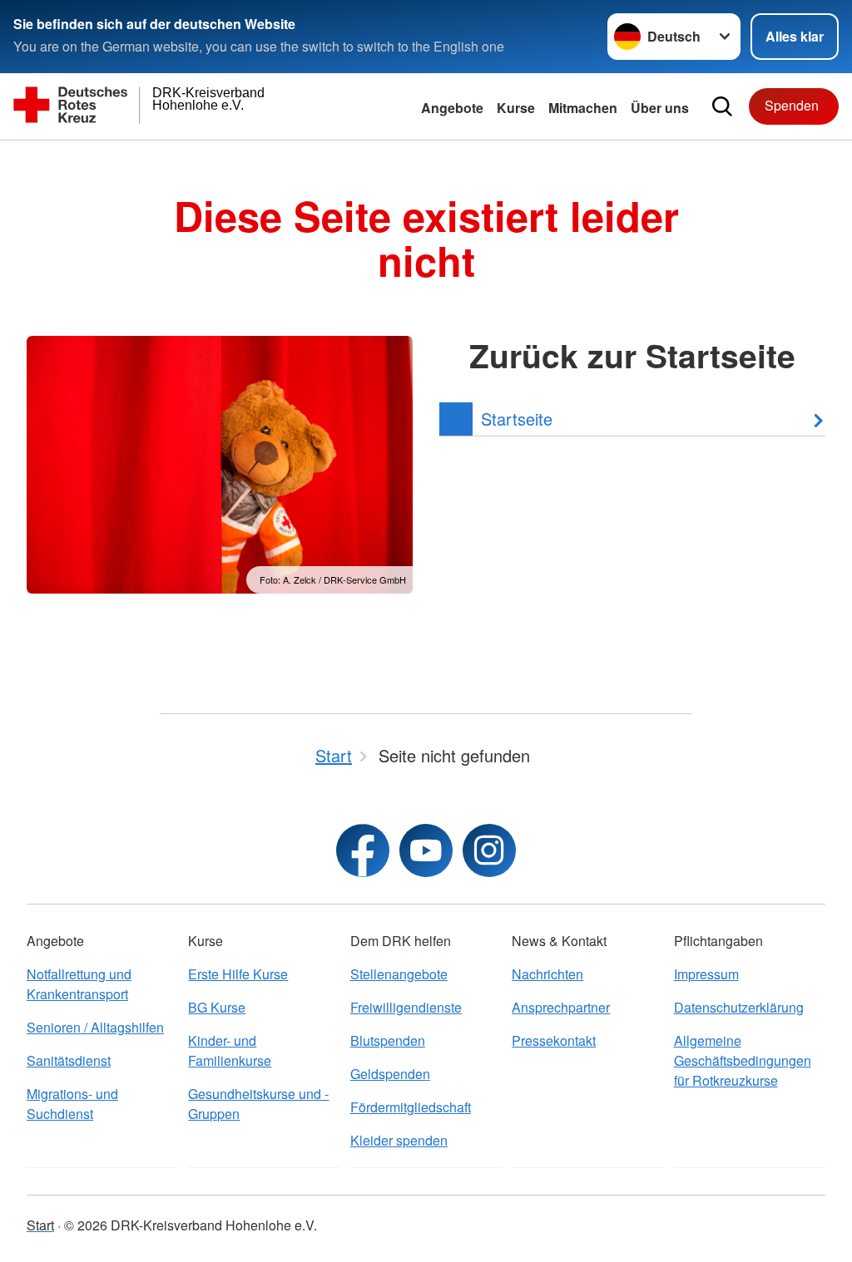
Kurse (516, 107)
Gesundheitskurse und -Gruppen (258, 1103)
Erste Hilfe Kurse (238, 973)
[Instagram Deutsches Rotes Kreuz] (489, 850)
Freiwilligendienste (406, 1007)
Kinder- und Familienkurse (229, 1050)
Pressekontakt (554, 1040)
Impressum (706, 973)
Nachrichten (547, 973)
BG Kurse (216, 1007)
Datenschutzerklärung (739, 1007)
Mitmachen (582, 107)
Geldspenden (390, 1073)
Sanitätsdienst (69, 1060)
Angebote (452, 107)
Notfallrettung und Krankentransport (79, 983)
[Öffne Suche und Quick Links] (722, 106)
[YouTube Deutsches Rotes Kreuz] (426, 850)
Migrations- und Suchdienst (72, 1103)
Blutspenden (387, 1040)
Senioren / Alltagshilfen (95, 1027)
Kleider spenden (399, 1140)
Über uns (660, 107)
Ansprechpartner (561, 1007)
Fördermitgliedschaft (410, 1107)
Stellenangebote (399, 973)
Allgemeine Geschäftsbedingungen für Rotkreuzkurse (742, 1060)
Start (40, 1225)
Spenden (792, 105)
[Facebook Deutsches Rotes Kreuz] (362, 850)
